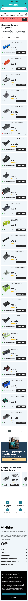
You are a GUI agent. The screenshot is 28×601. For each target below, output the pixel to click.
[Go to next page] (21, 431)
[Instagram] (5, 543)
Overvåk (18, 133)
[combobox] (14, 8)
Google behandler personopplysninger (14, 581)
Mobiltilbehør (12, 15)
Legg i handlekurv (21, 52)
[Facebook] (2, 543)
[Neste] (26, 14)
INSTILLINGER (14, 597)
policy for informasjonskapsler (13, 580)
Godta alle (14, 594)
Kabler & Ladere (20, 15)
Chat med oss (14, 459)
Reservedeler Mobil (5, 15)
